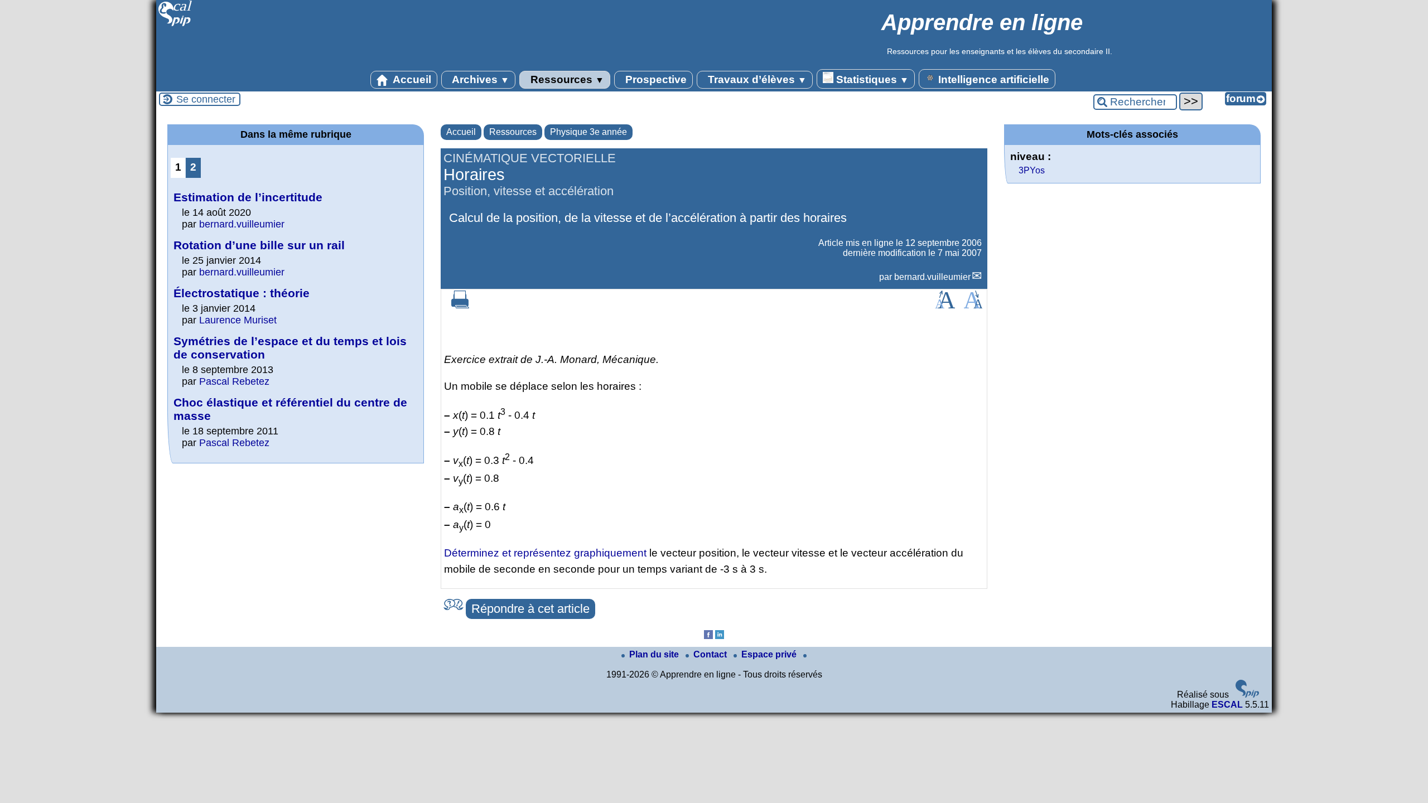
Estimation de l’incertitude (247, 197)
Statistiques (871, 79)
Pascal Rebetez (234, 381)
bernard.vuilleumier (932, 277)
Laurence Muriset (238, 320)
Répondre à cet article (530, 609)
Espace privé (770, 654)
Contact (711, 654)
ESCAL (1227, 704)
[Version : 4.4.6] (1247, 694)
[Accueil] (175, 25)
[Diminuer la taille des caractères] (973, 305)
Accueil (410, 79)
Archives (479, 79)
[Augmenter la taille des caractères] (945, 305)
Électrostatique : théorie (241, 293)
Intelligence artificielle (992, 79)
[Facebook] (708, 636)
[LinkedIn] (719, 636)
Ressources (566, 79)
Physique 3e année (588, 132)
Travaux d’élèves (756, 79)
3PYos (1032, 170)
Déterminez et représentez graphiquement (545, 553)
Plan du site (655, 654)
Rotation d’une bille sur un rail (259, 245)
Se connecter (205, 99)
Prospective (655, 79)
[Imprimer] (460, 305)
